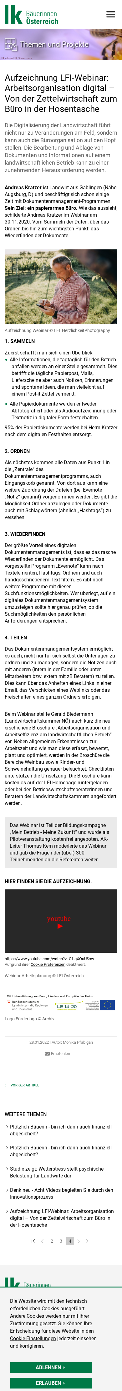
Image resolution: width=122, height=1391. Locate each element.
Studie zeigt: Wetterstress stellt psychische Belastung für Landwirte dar (57, 1172)
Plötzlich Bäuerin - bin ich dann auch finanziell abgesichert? (61, 1130)
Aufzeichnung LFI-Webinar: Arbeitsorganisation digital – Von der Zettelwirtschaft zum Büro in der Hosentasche (62, 1218)
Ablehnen (48, 1367)
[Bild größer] (61, 286)
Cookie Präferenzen (48, 964)
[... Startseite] (31, 14)
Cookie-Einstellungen (33, 1338)
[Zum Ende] (88, 1241)
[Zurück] (43, 1241)
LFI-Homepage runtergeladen (75, 783)
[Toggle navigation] (110, 14)
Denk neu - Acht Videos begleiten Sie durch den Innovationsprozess (61, 1193)
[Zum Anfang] (34, 1241)
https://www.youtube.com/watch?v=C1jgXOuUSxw (49, 958)
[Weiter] (79, 1241)
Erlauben (48, 1383)
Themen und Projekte (54, 44)
